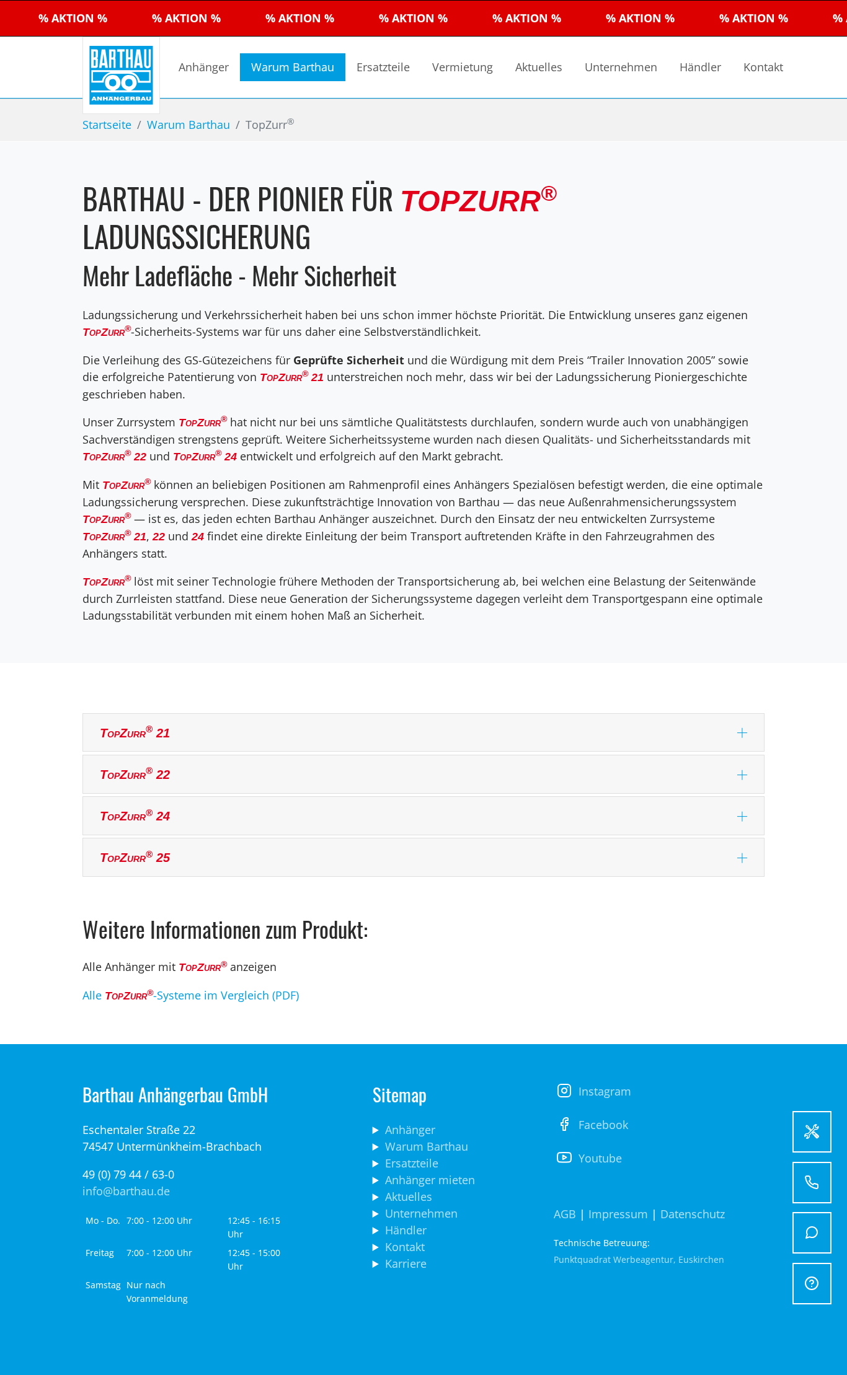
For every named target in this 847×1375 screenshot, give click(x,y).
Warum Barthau (426, 1146)
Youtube (600, 1158)
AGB (565, 1213)
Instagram (605, 1091)
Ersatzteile (411, 1163)
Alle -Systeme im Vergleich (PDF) (190, 995)
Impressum (618, 1213)
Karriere (406, 1263)
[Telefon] (811, 1182)
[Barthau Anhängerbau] (121, 75)
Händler (406, 1230)
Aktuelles (408, 1196)
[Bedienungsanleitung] (811, 1132)
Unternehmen (421, 1213)
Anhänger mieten (430, 1179)
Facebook (603, 1124)
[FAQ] (811, 1283)
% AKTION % (40, 18)
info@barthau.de (126, 1191)
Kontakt (405, 1246)
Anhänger (410, 1129)
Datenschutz (694, 1213)
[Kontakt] (811, 1233)
